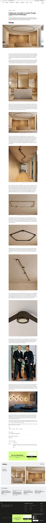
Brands (31, 506)
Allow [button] (35, 520)
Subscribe (26, 506)
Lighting (10, 10)
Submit (25, 508)
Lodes (9, 433)
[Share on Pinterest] (10, 22)
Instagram (41, 505)
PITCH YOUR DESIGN (5, 0)
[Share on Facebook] (9, 22)
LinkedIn (41, 506)
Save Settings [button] (41, 520)
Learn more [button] (34, 515)
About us (26, 505)
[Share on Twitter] (12, 22)
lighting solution (28, 421)
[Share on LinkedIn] (11, 22)
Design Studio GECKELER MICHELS (15, 433)
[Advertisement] (23, 6)
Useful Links (11, 432)
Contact (26, 509)
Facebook (41, 509)
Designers (31, 508)
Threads (41, 508)
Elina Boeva (15, 442)
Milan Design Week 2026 (33, 505)
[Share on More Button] (14, 22)
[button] (33, 516)
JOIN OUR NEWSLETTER (11, 0)
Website (14, 447)
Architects (31, 509)
